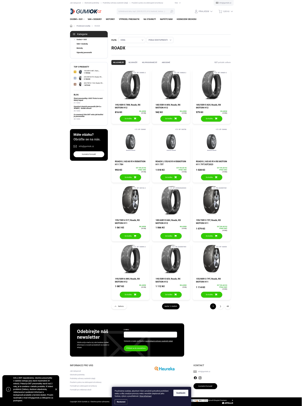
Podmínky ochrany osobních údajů (115, 3)
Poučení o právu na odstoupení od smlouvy (147, 3)
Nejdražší (133, 65)
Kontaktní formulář (89, 154)
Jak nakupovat (75, 3)
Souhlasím (180, 393)
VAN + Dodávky (82, 44)
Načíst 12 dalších (171, 309)
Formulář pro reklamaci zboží (80, 392)
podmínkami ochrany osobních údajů (159, 343)
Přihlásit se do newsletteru (136, 351)
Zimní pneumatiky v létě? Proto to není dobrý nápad (88, 99)
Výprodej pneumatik (84, 52)
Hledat (171, 11)
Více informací (145, 396)
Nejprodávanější (149, 65)
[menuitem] (77, 19)
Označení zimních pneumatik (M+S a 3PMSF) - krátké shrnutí (87, 107)
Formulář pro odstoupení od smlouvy (83, 388)
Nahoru (121, 309)
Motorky (80, 48)
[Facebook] (195, 380)
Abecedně (166, 65)
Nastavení (121, 402)
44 (228, 309)
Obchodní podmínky (92, 3)
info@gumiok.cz (86, 146)
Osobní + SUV (82, 39)
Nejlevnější (118, 65)
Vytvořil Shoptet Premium (217, 403)
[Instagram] (200, 380)
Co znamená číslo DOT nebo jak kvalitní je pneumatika (88, 115)
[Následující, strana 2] (220, 309)
